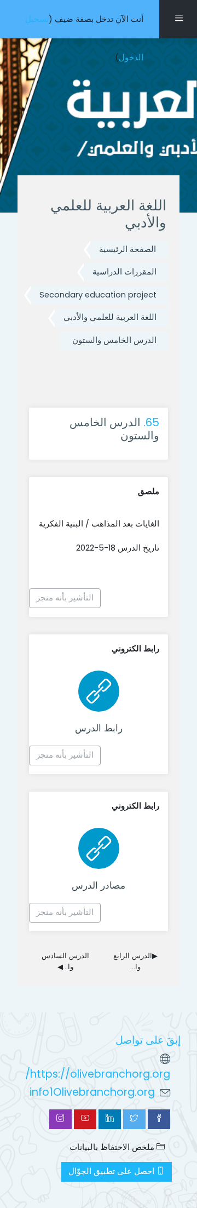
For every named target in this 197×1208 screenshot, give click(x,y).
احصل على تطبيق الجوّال (112, 1171)
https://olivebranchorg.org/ (97, 1074)
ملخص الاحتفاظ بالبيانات (113, 1147)
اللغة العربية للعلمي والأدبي (110, 317)
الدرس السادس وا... (65, 961)
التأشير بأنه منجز (65, 597)
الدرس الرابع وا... (135, 961)
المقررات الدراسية (124, 271)
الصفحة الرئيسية (127, 249)
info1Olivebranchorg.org (92, 1092)
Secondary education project (98, 294)
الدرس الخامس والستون (114, 340)
